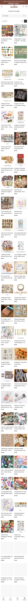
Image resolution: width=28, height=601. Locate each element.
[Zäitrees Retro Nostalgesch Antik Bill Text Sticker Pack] (7, 526)
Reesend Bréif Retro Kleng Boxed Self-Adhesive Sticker (19, 147)
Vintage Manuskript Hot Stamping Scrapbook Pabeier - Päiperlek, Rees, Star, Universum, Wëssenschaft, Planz (7, 191)
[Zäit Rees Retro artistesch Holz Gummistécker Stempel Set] (20, 203)
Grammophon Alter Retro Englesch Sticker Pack (7, 169)
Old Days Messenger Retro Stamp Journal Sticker (19, 320)
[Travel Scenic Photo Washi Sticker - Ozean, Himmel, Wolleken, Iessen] (7, 117)
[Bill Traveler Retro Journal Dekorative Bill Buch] (7, 267)
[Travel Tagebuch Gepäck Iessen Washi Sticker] (20, 246)
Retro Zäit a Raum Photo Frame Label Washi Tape (7, 83)
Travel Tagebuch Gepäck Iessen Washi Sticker (20, 255)
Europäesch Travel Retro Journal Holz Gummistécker (20, 363)
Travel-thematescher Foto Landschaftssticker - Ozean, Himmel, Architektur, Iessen (7, 212)
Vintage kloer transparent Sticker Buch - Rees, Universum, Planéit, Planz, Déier (7, 449)
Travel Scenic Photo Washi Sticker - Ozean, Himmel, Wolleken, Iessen (6, 126)
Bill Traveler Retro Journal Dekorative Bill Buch (6, 277)
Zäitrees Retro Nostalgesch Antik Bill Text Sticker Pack (6, 536)
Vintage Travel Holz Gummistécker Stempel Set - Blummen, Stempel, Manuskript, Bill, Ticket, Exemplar (20, 104)
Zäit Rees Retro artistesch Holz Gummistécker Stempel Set (20, 212)
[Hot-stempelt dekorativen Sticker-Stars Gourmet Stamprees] (20, 224)
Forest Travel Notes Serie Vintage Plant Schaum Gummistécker (20, 385)
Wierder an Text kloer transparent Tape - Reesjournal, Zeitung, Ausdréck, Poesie (19, 406)
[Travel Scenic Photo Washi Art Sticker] (7, 138)
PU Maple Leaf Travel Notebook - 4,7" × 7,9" (6, 578)
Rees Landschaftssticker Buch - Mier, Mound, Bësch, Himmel (7, 471)
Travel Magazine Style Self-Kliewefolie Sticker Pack (6, 492)
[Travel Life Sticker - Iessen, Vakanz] (7, 332)
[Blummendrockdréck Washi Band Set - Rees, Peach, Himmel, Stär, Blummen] (7, 397)
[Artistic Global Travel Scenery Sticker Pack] (20, 418)
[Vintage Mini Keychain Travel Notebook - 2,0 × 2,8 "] (20, 332)
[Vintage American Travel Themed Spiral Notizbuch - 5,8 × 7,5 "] (20, 483)
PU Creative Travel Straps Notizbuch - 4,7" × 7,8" (7, 320)
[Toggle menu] (1, 6)
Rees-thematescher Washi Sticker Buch (19, 557)
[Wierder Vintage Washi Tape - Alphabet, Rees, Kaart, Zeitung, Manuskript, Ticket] (20, 267)
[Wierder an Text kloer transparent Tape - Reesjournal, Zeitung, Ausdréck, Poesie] (20, 397)
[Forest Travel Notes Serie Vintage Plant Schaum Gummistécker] (20, 375)
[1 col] (22, 21)
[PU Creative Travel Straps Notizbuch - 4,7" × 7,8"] (7, 311)
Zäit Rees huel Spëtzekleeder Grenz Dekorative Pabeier (19, 191)
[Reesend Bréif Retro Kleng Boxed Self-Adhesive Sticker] (20, 138)
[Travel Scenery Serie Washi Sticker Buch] (20, 461)
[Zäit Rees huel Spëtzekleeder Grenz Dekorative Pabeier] (20, 181)
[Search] (23, 6)
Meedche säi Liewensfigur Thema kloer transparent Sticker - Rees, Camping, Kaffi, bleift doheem (20, 536)
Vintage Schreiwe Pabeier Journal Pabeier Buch (7, 104)
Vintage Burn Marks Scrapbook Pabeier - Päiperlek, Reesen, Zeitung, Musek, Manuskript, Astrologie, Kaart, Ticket (6, 385)
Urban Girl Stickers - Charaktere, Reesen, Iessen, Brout (19, 579)
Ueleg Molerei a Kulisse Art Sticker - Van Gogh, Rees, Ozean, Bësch (20, 40)
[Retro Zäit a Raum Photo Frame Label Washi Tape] (7, 73)
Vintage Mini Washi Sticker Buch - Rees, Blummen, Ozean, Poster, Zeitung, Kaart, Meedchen (6, 298)
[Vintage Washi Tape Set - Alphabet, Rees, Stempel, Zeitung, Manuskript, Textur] (20, 289)
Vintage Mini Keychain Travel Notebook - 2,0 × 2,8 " (20, 342)
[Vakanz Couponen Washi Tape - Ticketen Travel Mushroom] (7, 418)
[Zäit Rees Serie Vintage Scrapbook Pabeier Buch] (20, 52)
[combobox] (14, 16)
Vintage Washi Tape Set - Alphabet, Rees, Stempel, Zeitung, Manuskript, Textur (20, 298)
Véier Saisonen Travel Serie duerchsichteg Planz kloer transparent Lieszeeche (6, 514)
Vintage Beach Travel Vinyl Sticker (6, 39)
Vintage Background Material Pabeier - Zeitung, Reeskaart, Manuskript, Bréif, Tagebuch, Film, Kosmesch (19, 514)
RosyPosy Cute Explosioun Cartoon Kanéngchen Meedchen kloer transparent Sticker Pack (20, 83)
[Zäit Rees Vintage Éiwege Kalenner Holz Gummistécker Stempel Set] (20, 440)
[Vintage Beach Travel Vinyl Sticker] (7, 30)
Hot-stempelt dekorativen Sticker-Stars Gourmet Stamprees (20, 234)
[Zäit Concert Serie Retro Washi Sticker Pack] (7, 224)
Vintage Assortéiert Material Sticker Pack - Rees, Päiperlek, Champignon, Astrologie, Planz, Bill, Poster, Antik (7, 255)
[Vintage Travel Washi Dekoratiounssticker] (20, 117)
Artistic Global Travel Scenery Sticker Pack (19, 427)
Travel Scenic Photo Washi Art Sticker (6, 147)
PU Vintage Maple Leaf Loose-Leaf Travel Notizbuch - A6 (6, 557)
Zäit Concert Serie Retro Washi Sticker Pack (7, 233)
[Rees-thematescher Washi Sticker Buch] (20, 548)
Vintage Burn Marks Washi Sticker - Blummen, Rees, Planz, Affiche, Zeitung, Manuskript (7, 61)
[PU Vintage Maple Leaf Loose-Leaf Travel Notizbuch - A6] (7, 548)
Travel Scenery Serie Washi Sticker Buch (19, 471)
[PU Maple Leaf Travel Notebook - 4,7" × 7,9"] (7, 569)
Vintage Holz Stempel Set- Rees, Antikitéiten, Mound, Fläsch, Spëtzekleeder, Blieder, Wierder (20, 169)
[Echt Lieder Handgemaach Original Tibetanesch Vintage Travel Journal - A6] (20, 591)
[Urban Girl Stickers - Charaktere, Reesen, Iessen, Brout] (20, 569)
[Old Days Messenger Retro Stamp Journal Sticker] (20, 311)
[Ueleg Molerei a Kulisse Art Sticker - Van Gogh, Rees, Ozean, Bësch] (20, 30)
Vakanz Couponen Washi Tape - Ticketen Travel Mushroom (7, 428)
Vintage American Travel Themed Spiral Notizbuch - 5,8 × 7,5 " (20, 492)
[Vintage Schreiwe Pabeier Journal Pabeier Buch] (7, 95)
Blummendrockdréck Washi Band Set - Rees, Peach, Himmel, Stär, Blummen (7, 406)
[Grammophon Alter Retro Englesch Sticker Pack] (7, 160)
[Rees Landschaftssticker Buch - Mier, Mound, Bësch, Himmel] (7, 461)
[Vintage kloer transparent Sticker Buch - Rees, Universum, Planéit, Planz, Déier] (7, 440)
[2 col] (25, 21)
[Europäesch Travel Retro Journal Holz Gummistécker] (20, 354)
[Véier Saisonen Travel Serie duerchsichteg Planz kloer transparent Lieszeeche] (7, 505)
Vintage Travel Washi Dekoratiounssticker (19, 126)
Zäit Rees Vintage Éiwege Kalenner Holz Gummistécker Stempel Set (20, 449)
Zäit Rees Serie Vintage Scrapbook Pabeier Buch (20, 61)
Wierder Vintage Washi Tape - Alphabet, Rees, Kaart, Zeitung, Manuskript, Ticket (20, 277)
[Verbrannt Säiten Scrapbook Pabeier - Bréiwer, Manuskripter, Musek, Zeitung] (7, 354)
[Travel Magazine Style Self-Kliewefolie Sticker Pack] (7, 483)
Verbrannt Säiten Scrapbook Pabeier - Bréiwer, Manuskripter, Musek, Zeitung (6, 363)
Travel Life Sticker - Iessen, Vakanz (6, 341)
